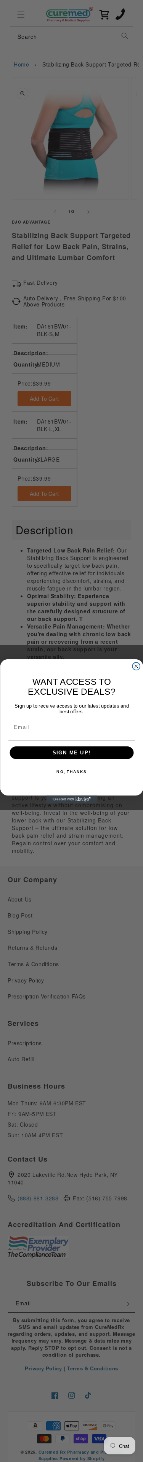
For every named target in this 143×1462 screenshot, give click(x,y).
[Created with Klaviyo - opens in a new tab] (71, 799)
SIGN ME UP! (71, 752)
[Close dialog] (136, 666)
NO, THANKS (71, 772)
